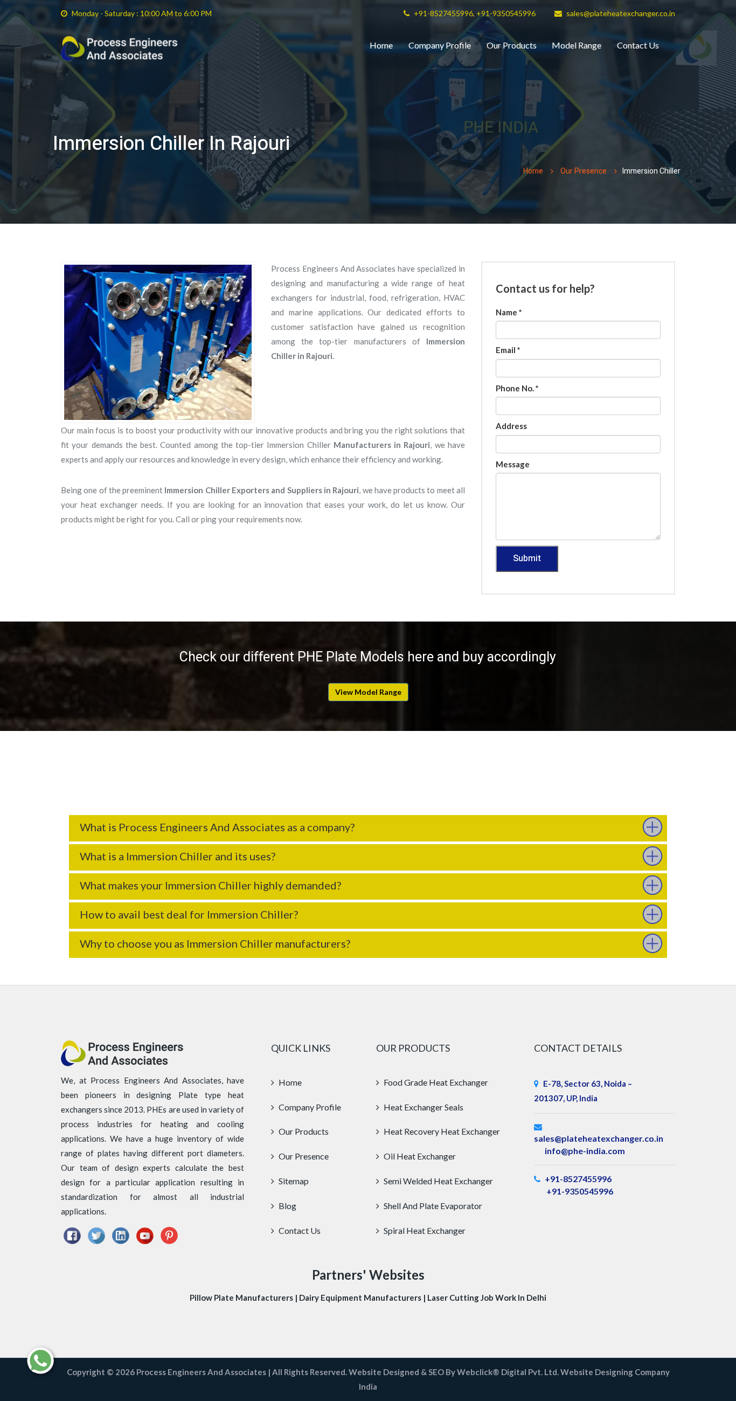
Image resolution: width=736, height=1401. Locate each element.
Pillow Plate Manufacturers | (244, 1297)
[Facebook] (72, 1234)
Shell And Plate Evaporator (432, 1205)
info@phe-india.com (585, 1150)
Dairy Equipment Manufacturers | (363, 1297)
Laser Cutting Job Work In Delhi (486, 1297)
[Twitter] (96, 1234)
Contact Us (638, 45)
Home (381, 45)
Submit (527, 558)
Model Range (576, 45)
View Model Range (368, 691)
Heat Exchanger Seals (422, 1107)
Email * (508, 350)
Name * (509, 312)
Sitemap (293, 1181)
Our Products (512, 45)
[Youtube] (145, 1234)
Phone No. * (517, 388)
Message (513, 464)
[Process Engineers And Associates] (119, 48)
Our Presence (583, 171)
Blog (286, 1205)
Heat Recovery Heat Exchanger (441, 1131)
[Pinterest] (169, 1234)
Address (511, 426)
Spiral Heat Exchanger (424, 1230)
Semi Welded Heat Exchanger (437, 1181)
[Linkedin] (120, 1234)
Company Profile (439, 45)
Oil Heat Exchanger (419, 1156)
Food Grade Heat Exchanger (435, 1082)
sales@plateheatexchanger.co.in (620, 13)
